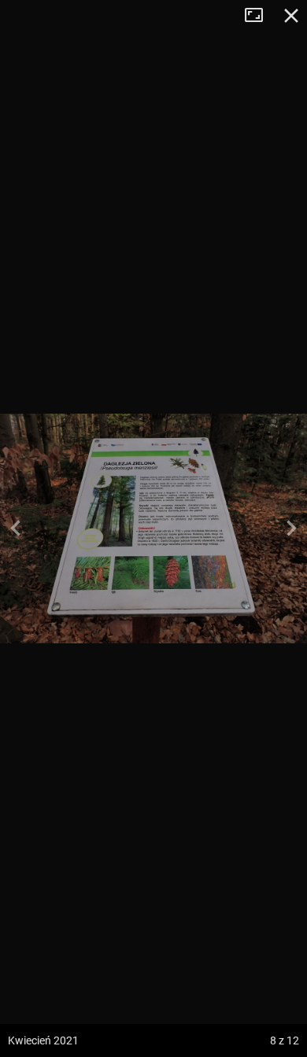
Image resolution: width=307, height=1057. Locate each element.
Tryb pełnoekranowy (260, 15)
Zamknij (291, 15)
